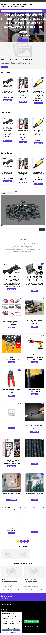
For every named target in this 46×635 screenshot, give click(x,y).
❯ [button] (44, 56)
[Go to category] (16, 191)
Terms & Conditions (34, 626)
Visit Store (21, 0)
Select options (7, 100)
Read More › (18, 589)
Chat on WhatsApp (33, 621)
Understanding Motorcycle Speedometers (31, 582)
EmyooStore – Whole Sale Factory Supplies (16, 4)
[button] (1, 27)
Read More (4, 67)
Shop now (23, 213)
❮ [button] (1, 56)
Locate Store (34, 0)
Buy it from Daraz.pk (11, 499)
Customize (7, 628)
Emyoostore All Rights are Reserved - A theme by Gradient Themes (23, 630)
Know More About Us (14, 0)
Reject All (16, 628)
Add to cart (34, 290)
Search (2, 225)
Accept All (11, 630)
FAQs (26, 626)
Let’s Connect (27, 0)
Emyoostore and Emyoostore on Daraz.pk (9, 582)
